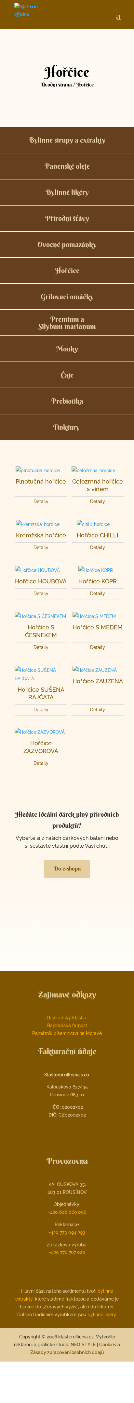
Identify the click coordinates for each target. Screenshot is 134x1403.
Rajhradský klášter (67, 1017)
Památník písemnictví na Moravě (67, 1033)
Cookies (107, 1344)
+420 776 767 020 (67, 1252)
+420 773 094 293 (67, 1232)
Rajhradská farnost (67, 1025)
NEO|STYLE (83, 1344)
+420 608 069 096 (67, 1212)
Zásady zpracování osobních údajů (67, 1352)
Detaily (41, 501)
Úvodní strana (56, 84)
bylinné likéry (101, 1314)
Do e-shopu (67, 868)
